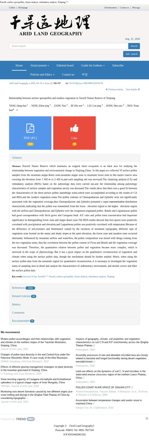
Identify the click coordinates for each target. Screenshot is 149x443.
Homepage (23, 7)
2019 (33, 83)
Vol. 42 (39, 83)
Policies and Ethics (41, 74)
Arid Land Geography (18, 83)
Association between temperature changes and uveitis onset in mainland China (109, 402)
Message (136, 7)
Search (134, 46)
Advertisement (110, 7)
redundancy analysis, (97, 276)
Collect (12, 7)
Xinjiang (110, 276)
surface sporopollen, (65, 276)
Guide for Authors (92, 65)
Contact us (124, 7)
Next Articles (132, 89)
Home (19, 65)
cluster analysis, (81, 276)
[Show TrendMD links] (146, 418)
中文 (85, 74)
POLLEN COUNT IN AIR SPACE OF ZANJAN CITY (103, 387)
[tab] (74, 157)
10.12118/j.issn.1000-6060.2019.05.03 (86, 83)
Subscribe (118, 65)
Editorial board (65, 65)
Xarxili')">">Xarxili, (47, 276)
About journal (38, 65)
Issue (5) (49, 83)
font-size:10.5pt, (30, 276)
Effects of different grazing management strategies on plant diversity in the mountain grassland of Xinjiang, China (37, 368)
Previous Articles (116, 89)
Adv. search (132, 54)
